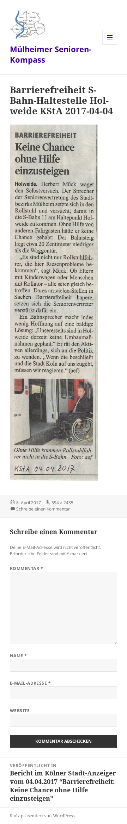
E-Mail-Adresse (30, 683)
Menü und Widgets (110, 44)
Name (18, 656)
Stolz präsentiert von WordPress (42, 816)
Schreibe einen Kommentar (43, 509)
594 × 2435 (62, 503)
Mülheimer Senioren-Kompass (50, 54)
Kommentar (26, 568)
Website (20, 711)
